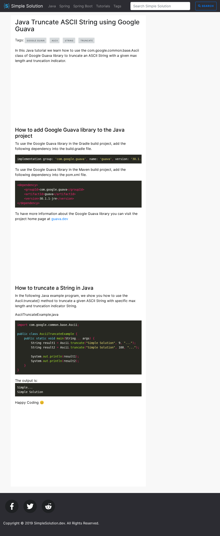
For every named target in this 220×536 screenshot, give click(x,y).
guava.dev (59, 219)
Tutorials (103, 6)
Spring (64, 6)
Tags (117, 6)
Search (207, 6)
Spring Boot (83, 6)
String (69, 40)
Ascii (55, 40)
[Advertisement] (78, 97)
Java (52, 6)
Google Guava (36, 40)
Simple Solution (26, 6)
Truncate (87, 40)
